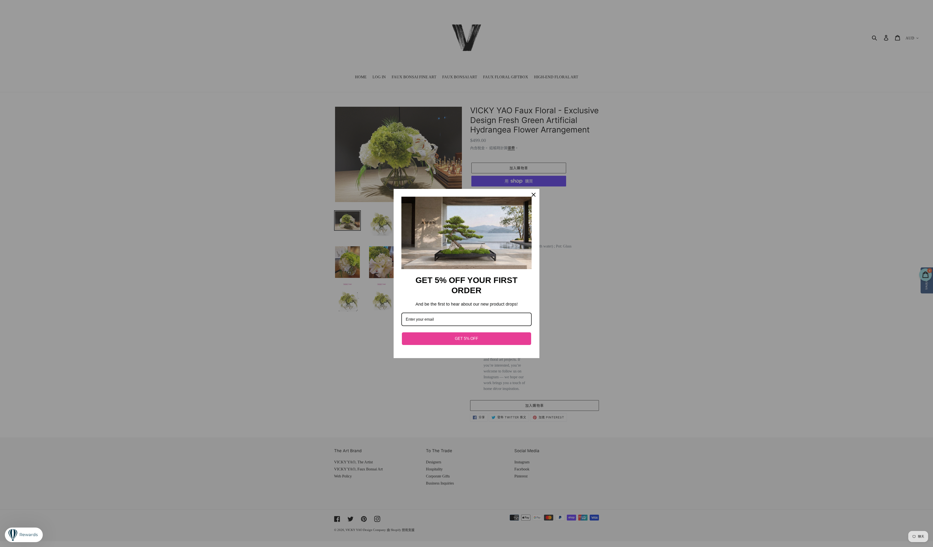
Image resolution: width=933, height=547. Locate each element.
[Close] (533, 195)
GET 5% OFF (466, 338)
